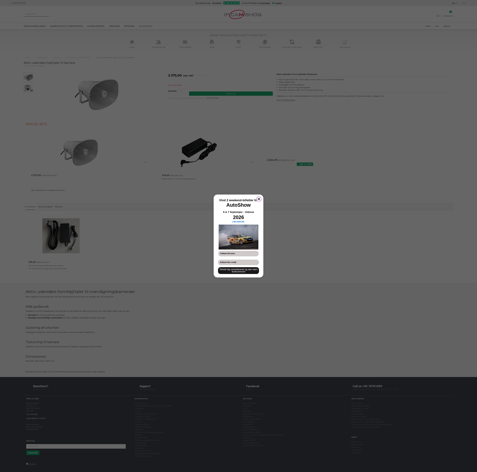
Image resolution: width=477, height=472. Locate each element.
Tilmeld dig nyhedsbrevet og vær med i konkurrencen (238, 270)
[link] (238, 237)
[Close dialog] (258, 199)
